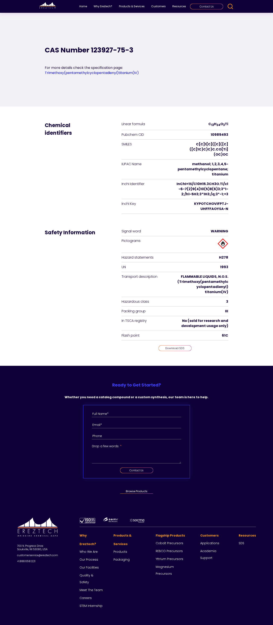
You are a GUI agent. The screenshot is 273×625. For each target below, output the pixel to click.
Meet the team (91, 590)
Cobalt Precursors (169, 543)
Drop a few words (105, 446)
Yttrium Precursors (169, 559)
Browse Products (136, 491)
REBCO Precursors (169, 551)
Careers (86, 598)
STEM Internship (91, 606)
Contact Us (207, 6)
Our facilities (89, 567)
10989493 (219, 134)
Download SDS (174, 348)
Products (120, 552)
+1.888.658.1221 (26, 561)
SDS (241, 543)
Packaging (121, 559)
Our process (89, 559)
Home (83, 6)
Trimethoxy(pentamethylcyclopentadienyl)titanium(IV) (92, 72)
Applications (209, 543)
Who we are (89, 552)
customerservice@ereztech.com (37, 555)
